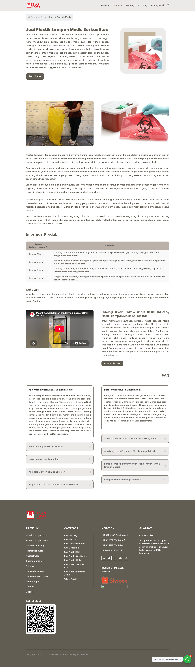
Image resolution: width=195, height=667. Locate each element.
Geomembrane (34, 561)
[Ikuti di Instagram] (126, 558)
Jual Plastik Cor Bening (75, 556)
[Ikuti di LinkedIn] (103, 558)
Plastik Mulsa (33, 556)
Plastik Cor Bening (35, 545)
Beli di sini (35, 76)
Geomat (30, 566)
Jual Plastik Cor (72, 552)
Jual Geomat (70, 539)
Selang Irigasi (33, 581)
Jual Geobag (70, 535)
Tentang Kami (132, 5)
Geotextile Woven (35, 571)
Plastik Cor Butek (34, 550)
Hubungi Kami (157, 5)
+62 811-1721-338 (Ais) (112, 545)
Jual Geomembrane (74, 543)
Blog (145, 5)
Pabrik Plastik (70, 579)
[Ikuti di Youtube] (120, 558)
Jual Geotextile (71, 547)
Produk (116, 5)
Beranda (105, 5)
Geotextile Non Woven (37, 576)
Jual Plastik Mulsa (73, 560)
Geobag (30, 586)
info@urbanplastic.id (111, 550)
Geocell (30, 591)
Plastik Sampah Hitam (37, 535)
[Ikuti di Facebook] (115, 558)
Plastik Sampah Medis (37, 540)
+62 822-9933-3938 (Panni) (114, 535)
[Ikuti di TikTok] (109, 558)
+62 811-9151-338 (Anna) (113, 540)
